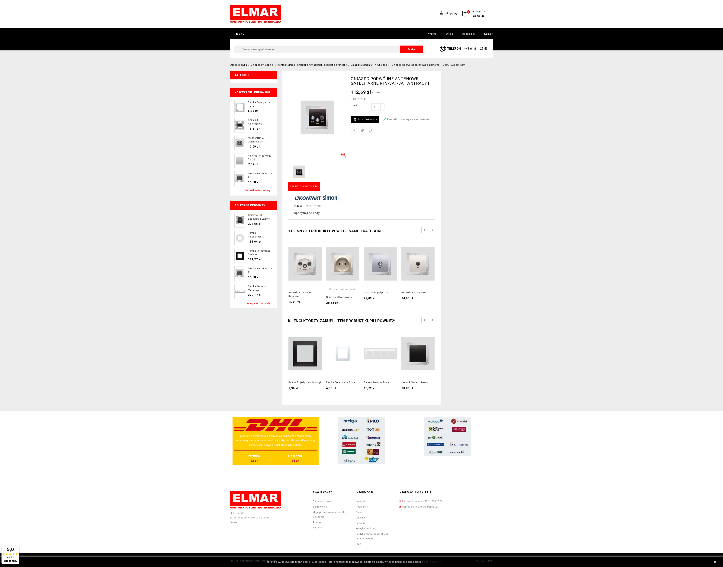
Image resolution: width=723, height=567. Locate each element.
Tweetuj (362, 130)
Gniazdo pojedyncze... (377, 292)
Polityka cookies (365, 528)
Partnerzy (361, 523)
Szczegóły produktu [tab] (304, 186)
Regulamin (468, 33)
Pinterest (370, 130)
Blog (358, 544)
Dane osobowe (322, 501)
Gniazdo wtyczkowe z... (340, 297)
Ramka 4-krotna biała (376, 382)
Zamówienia (320, 506)
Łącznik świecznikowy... (415, 382)
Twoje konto (323, 492)
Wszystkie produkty (258, 303)
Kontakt (488, 33)
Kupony (317, 527)
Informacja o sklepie (415, 492)
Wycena (432, 33)
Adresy (317, 522)
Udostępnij (354, 130)
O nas (449, 33)
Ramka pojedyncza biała (340, 382)
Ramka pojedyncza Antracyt (304, 382)
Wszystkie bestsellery (257, 190)
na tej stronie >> (432, 561)
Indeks (298, 206)
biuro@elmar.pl (429, 506)
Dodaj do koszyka (365, 119)
